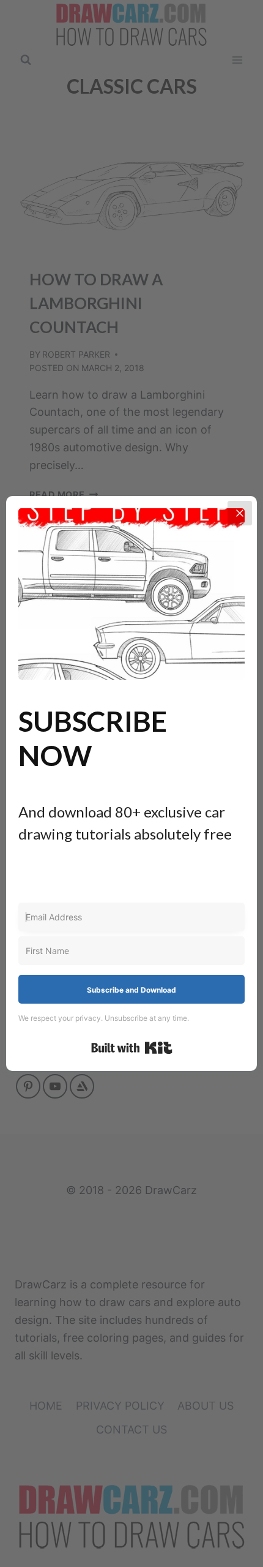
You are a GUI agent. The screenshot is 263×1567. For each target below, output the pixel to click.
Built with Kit (131, 1048)
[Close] (240, 513)
